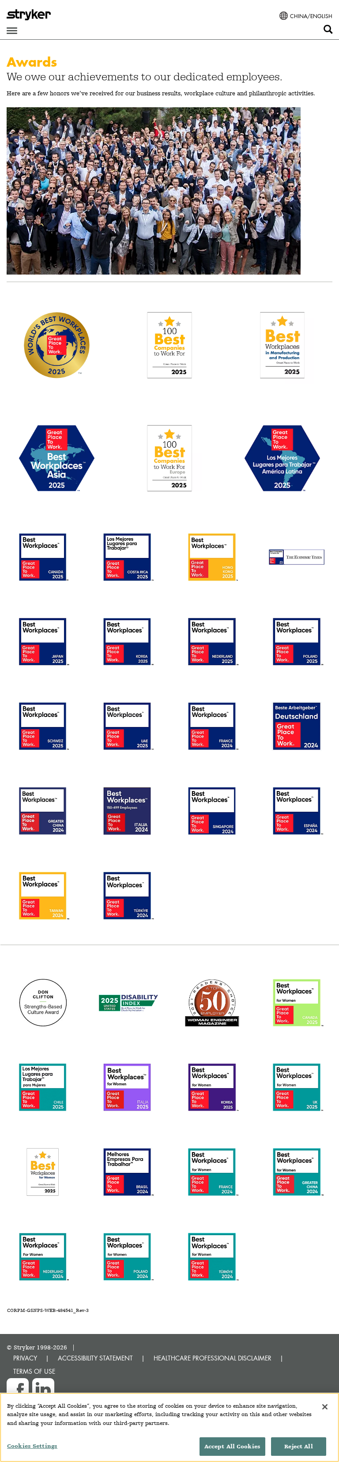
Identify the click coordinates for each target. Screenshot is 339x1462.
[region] (169, 1427)
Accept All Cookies (232, 1446)
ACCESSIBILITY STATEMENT (95, 1358)
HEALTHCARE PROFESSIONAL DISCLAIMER (212, 1358)
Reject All (298, 1446)
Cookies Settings (32, 1446)
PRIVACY (25, 1358)
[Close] (325, 1407)
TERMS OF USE (34, 1371)
